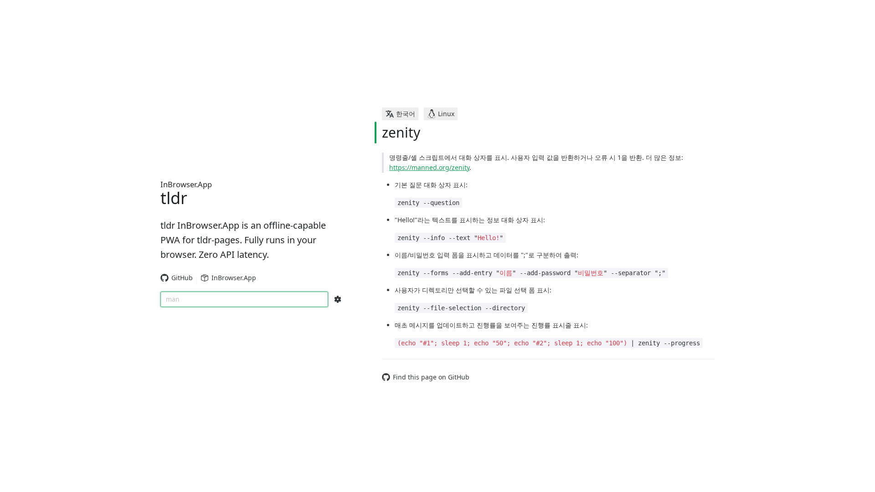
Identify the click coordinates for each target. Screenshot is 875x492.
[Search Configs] (337, 299)
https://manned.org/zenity (429, 167)
